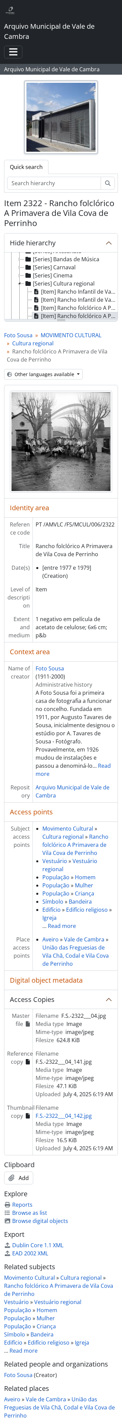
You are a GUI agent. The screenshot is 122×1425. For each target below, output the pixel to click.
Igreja (49, 918)
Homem (85, 877)
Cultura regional (33, 343)
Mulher (84, 885)
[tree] (61, 286)
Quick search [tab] (26, 167)
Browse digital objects (40, 1221)
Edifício (51, 909)
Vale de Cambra (84, 939)
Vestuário (54, 861)
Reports (22, 1204)
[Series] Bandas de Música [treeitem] (66, 259)
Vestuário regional (57, 1302)
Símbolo (52, 901)
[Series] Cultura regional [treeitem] (64, 283)
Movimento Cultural (67, 828)
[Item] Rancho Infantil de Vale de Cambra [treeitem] (79, 291)
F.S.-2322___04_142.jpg (64, 1116)
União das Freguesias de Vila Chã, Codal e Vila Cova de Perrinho (75, 955)
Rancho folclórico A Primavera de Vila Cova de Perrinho (75, 845)
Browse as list (29, 1213)
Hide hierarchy (33, 242)
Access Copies (32, 999)
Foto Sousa (18, 335)
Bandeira (80, 901)
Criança (84, 893)
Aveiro (50, 939)
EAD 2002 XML (30, 1253)
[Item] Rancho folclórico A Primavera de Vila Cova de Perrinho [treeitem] (79, 308)
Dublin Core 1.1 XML (37, 1245)
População (55, 877)
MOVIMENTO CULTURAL (71, 335)
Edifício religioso (87, 909)
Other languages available (44, 374)
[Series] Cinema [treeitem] (53, 275)
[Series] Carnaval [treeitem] (54, 267)
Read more (62, 926)
